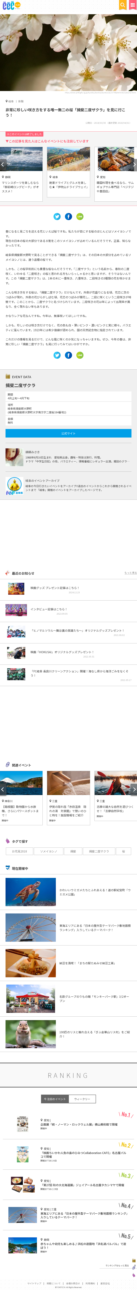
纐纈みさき (33, 452)
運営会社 (105, 1283)
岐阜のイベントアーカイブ (43, 480)
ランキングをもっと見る (117, 1265)
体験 (21, 101)
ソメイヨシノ (48, 851)
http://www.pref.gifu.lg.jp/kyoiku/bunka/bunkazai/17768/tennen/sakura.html (100, 92)
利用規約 (90, 1283)
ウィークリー (82, 1099)
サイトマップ (34, 1283)
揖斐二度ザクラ (99, 851)
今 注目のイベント (55, 1099)
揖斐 (73, 851)
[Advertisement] (68, 535)
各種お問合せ (73, 1283)
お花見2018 (19, 851)
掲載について (54, 1283)
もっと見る (131, 572)
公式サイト (68, 433)
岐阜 (11, 101)
